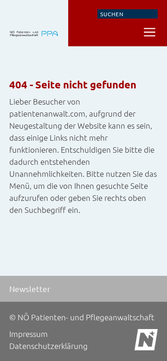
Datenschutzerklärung (48, 346)
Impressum (28, 334)
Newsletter (30, 288)
